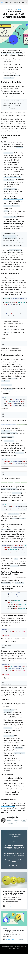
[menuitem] (6, 2)
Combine (14, 836)
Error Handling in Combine (13, 789)
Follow (24, 820)
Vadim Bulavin (12, 817)
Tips (11, 2)
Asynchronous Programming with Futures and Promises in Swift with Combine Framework (14, 847)
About (16, 2)
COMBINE (19, 9)
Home (6, 2)
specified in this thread (11, 243)
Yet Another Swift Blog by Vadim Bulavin (12, 946)
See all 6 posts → (14, 866)
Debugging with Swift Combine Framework (14, 860)
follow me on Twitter (8, 806)
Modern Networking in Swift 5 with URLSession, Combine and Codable (14, 854)
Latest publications (14, 948)
